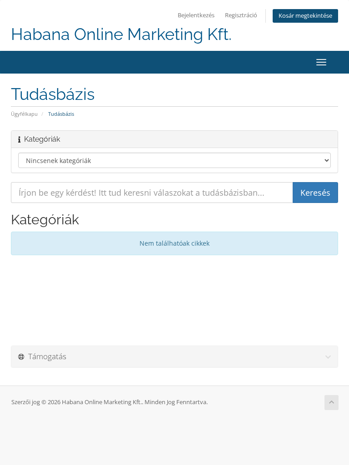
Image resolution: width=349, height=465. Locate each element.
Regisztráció (241, 15)
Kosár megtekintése (305, 16)
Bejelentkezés (196, 15)
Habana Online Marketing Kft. (121, 34)
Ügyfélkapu (24, 113)
